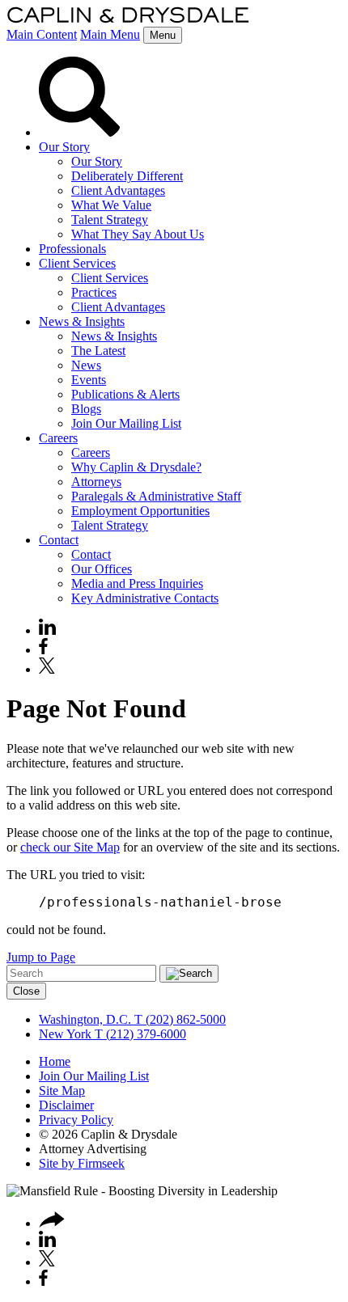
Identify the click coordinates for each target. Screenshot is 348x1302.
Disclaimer (66, 1105)
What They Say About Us (137, 234)
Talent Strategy (109, 219)
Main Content (41, 34)
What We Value (111, 205)
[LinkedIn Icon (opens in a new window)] (47, 630)
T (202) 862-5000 (178, 1019)
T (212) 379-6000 (138, 1034)
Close (26, 991)
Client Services (77, 263)
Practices (94, 292)
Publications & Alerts (125, 394)
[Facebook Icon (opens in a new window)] (43, 650)
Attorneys (96, 481)
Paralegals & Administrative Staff (156, 496)
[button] (52, 1223)
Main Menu (110, 34)
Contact (59, 540)
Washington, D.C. (85, 1019)
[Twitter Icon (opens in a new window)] (47, 669)
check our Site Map (70, 847)
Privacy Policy (76, 1120)
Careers (58, 438)
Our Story (64, 147)
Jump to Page (40, 957)
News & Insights (82, 321)
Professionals (72, 249)
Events (88, 380)
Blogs (86, 409)
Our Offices (101, 569)
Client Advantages (118, 190)
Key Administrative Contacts (145, 598)
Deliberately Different (127, 176)
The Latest (98, 350)
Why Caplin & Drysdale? (136, 467)
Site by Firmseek (82, 1163)
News (86, 365)
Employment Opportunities (140, 511)
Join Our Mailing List (126, 423)
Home (54, 1061)
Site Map (62, 1090)
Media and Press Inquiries (137, 583)
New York (65, 1034)
